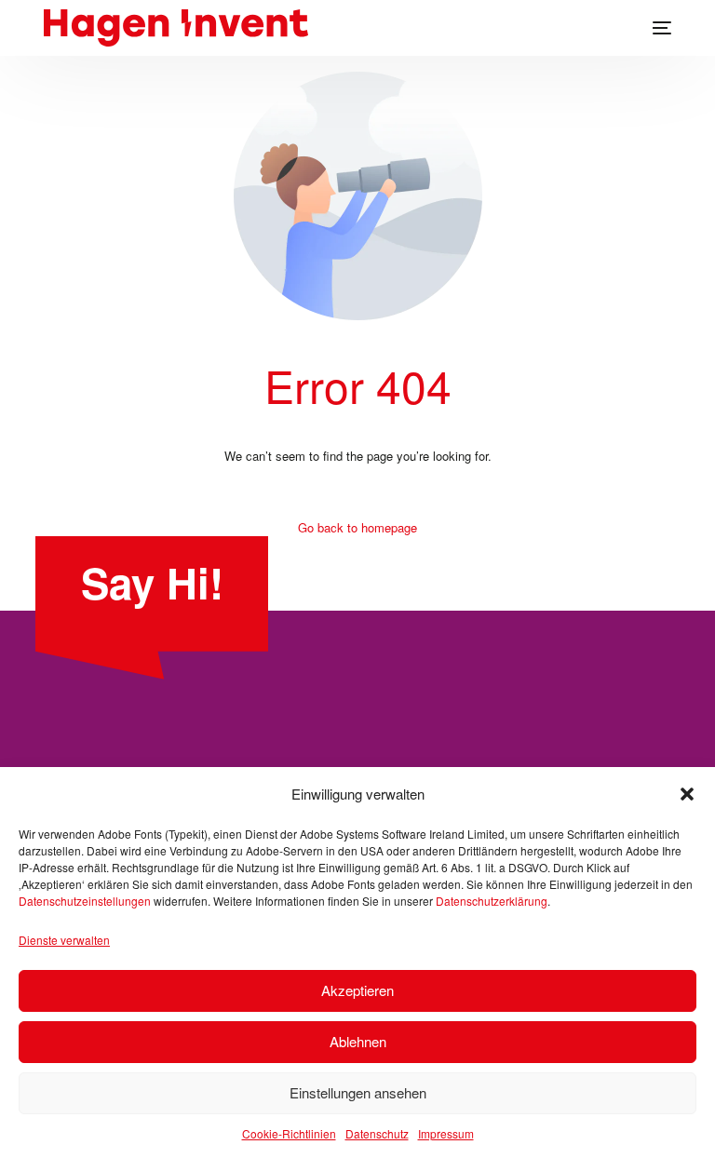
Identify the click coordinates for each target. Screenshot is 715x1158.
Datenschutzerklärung (491, 901)
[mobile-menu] (652, 28)
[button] (687, 794)
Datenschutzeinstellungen (85, 901)
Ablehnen (358, 1041)
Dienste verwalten (64, 940)
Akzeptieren (357, 990)
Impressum (446, 1133)
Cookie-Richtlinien (289, 1133)
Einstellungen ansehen (358, 1092)
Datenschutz (377, 1133)
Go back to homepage (357, 527)
